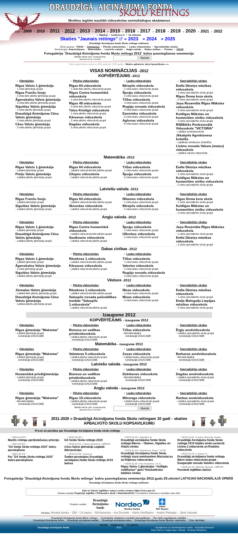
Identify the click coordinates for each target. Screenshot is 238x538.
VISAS (79, 46)
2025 (170, 38)
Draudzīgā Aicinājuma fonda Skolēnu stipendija (160, 520)
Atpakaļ (104, 525)
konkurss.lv (118, 35)
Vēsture (168, 49)
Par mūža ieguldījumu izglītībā (170, 518)
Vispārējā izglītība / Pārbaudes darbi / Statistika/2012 (104, 493)
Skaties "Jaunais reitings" (89, 38)
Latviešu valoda (114, 49)
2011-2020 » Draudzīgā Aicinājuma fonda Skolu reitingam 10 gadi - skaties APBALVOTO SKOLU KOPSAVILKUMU (119, 420)
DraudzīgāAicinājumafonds (100, 504)
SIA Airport (162, 509)
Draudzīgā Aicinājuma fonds (49, 520)
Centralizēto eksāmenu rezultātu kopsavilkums (125, 518)
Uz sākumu (135, 35)
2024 (152, 38)
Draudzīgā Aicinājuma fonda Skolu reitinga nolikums (119, 43)
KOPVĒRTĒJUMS (119, 76)
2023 (134, 38)
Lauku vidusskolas (140, 46)
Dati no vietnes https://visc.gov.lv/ (118, 490)
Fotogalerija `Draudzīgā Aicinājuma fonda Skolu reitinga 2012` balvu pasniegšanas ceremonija (119, 53)
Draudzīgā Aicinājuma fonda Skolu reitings (74, 518)
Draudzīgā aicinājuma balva (116, 520)
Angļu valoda (133, 49)
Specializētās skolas (166, 46)
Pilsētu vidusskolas (114, 46)
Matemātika (94, 49)
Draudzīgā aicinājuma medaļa (83, 520)
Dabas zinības (153, 49)
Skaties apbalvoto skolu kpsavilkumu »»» (147, 64)
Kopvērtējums (77, 49)
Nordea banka (132, 509)
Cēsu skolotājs (197, 520)
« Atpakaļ (102, 35)
